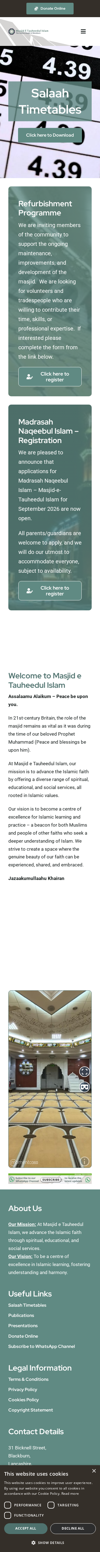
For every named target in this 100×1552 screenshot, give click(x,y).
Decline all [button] (73, 1528)
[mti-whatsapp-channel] (50, 1175)
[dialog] (50, 1508)
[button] (50, 1543)
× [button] (94, 1471)
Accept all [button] (25, 1528)
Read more (70, 1493)
